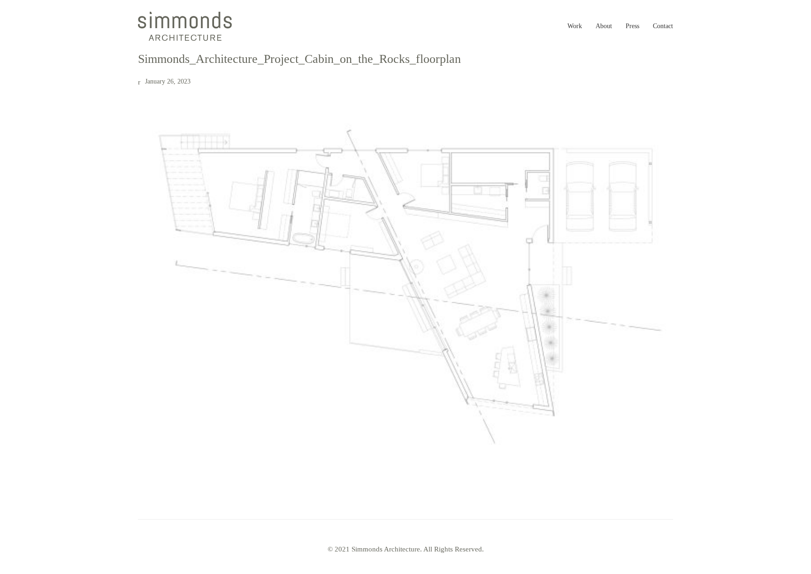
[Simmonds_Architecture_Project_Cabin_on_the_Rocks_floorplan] (405, 280)
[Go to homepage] (185, 26)
